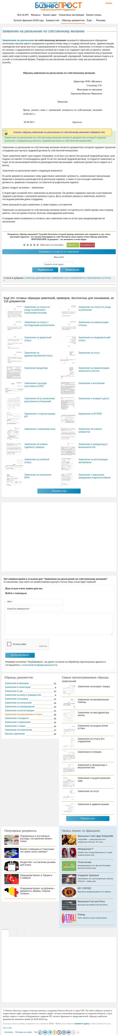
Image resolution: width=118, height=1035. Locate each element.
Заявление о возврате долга (93, 398)
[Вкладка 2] (13, 933)
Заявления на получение (18, 702)
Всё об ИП (23, 15)
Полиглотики (84, 862)
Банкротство (52, 20)
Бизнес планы (93, 15)
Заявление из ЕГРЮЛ (90, 414)
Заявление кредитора (36, 368)
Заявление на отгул (89, 353)
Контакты (8, 1032)
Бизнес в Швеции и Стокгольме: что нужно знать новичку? (37, 850)
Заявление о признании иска (39, 429)
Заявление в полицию (89, 752)
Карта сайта (7, 1028)
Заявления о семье (15, 726)
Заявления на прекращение (20, 706)
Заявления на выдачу (16, 699)
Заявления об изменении (18, 730)
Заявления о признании (17, 722)
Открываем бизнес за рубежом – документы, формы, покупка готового (37, 891)
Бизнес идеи (49, 15)
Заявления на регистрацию (19, 710)
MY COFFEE (84, 888)
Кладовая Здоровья (88, 875)
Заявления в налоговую (18, 687)
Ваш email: (59, 257)
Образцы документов (73, 20)
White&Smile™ (85, 849)
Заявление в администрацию (93, 804)
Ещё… (90, 20)
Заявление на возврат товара (94, 686)
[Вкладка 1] (5, 933)
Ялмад (81, 914)
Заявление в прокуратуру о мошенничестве (92, 766)
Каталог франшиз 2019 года (29, 20)
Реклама (100, 20)
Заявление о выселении (91, 383)
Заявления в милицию (17, 683)
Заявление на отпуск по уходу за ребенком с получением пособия (37, 310)
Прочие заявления (15, 734)
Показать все (88, 818)
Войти (107, 3)
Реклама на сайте (23, 1032)
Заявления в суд (13, 691)
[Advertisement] (59, 536)
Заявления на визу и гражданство (23, 695)
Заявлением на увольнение (18, 40)
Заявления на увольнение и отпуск (23, 714)
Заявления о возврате (17, 718)
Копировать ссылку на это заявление (59, 251)
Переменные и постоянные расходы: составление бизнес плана (36, 838)
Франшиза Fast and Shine (91, 901)
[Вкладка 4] (21, 933)
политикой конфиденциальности (39, 665)
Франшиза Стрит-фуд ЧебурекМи (95, 836)
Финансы (36, 15)
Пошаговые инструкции (71, 15)
